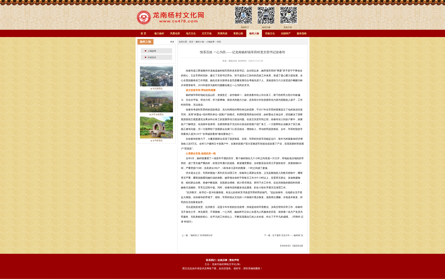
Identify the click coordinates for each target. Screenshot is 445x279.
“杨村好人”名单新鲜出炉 (201, 235)
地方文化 (191, 33)
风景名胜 (175, 33)
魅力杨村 (159, 33)
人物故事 (210, 42)
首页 (191, 42)
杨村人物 (254, 33)
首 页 (143, 33)
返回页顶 (298, 246)
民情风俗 (222, 33)
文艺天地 (207, 33)
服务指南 (301, 33)
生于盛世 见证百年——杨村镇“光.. (288, 235)
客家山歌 (238, 33)
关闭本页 (285, 246)
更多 (172, 42)
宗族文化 (270, 33)
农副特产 (286, 33)
